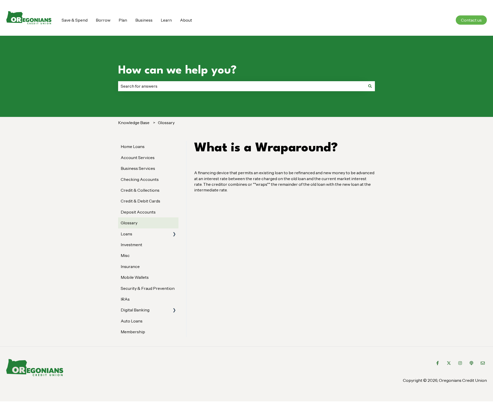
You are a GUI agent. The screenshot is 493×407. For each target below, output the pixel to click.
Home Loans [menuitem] (133, 146)
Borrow (103, 20)
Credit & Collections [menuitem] (140, 190)
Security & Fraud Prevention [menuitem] (148, 288)
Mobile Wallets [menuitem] (135, 277)
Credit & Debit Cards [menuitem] (140, 200)
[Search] (370, 86)
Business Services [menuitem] (138, 168)
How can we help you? (177, 70)
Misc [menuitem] (125, 255)
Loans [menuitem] (126, 233)
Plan (123, 20)
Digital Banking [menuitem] (135, 309)
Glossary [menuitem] (129, 222)
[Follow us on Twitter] (449, 363)
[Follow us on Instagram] (460, 363)
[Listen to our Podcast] (471, 363)
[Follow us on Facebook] (437, 363)
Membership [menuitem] (133, 331)
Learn (166, 20)
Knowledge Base (133, 122)
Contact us (471, 20)
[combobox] (241, 86)
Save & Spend (75, 20)
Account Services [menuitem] (138, 157)
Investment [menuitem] (131, 244)
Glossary (166, 122)
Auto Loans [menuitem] (132, 320)
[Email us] (483, 363)
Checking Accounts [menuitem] (140, 179)
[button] (174, 234)
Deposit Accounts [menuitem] (138, 212)
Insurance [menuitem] (130, 266)
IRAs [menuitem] (125, 299)
